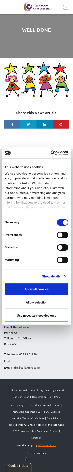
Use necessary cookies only (36, 315)
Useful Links (26, 424)
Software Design (47, 445)
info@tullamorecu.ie (26, 367)
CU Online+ (38, 418)
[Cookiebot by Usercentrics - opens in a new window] (51, 153)
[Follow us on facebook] (26, 459)
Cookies (55, 411)
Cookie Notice (18, 465)
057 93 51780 (28, 354)
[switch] (62, 235)
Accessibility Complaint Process (39, 431)
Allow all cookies (36, 289)
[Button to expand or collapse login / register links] (66, 7)
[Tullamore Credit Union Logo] (36, 7)
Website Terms (20, 418)
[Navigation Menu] (7, 9)
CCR (40, 411)
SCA (46, 411)
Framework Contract (23, 411)
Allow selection (36, 302)
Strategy (36, 437)
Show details (51, 276)
